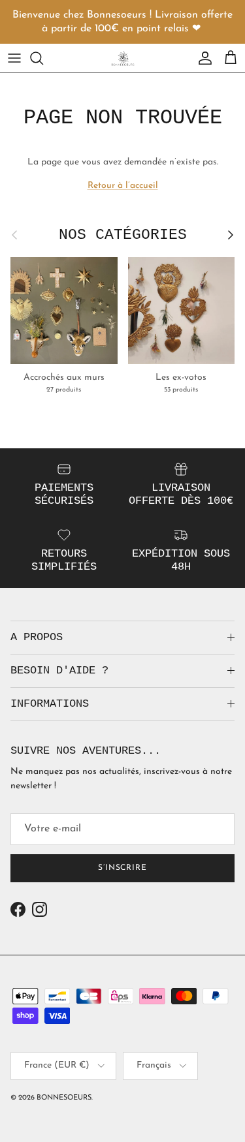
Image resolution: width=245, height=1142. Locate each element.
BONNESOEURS (64, 1098)
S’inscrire (123, 868)
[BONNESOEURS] (123, 58)
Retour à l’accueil (123, 186)
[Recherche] (43, 58)
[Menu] (14, 58)
